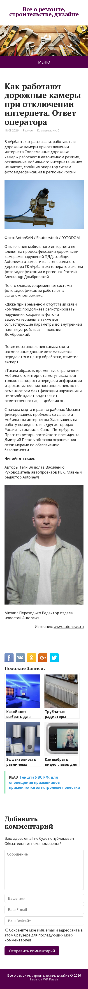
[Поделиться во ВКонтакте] (20, 657)
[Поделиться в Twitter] (54, 657)
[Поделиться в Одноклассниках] (31, 657)
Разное (28, 130)
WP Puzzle (50, 979)
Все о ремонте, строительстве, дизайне (44, 11)
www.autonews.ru (69, 626)
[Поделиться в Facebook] (9, 657)
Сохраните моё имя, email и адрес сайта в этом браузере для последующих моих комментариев (44, 935)
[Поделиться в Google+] (42, 657)
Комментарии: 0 (48, 130)
